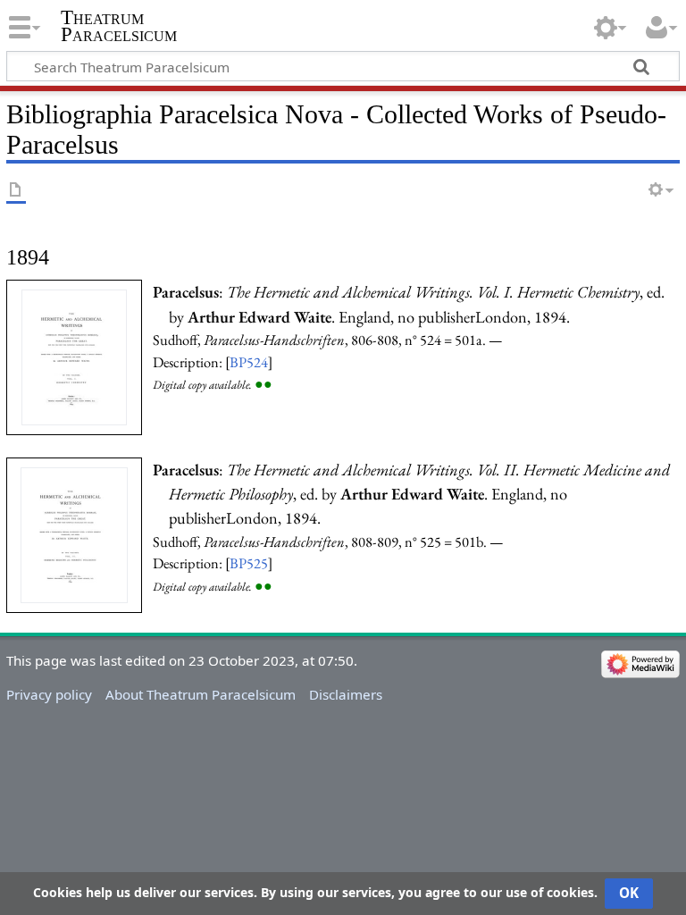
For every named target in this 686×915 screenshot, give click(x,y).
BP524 (249, 362)
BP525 (249, 563)
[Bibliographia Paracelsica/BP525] (74, 533)
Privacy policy (49, 694)
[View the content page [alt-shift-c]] (16, 190)
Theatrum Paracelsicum (119, 26)
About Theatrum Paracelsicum (200, 694)
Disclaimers (345, 694)
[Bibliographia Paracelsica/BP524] (74, 356)
